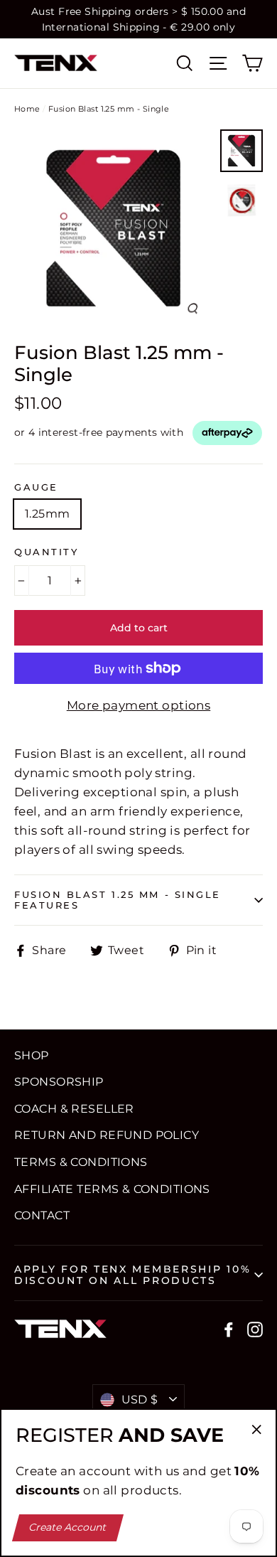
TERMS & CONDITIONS (81, 1162)
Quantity (46, 552)
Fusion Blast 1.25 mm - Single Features (117, 900)
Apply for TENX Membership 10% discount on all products (132, 1274)
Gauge (36, 487)
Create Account (68, 1527)
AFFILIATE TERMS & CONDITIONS (112, 1189)
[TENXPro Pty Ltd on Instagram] (255, 1328)
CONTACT (42, 1215)
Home (27, 109)
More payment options (139, 705)
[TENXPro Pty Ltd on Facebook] (229, 1328)
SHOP (31, 1055)
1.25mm (47, 513)
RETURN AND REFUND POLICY (106, 1135)
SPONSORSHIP (59, 1081)
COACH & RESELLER (74, 1108)
